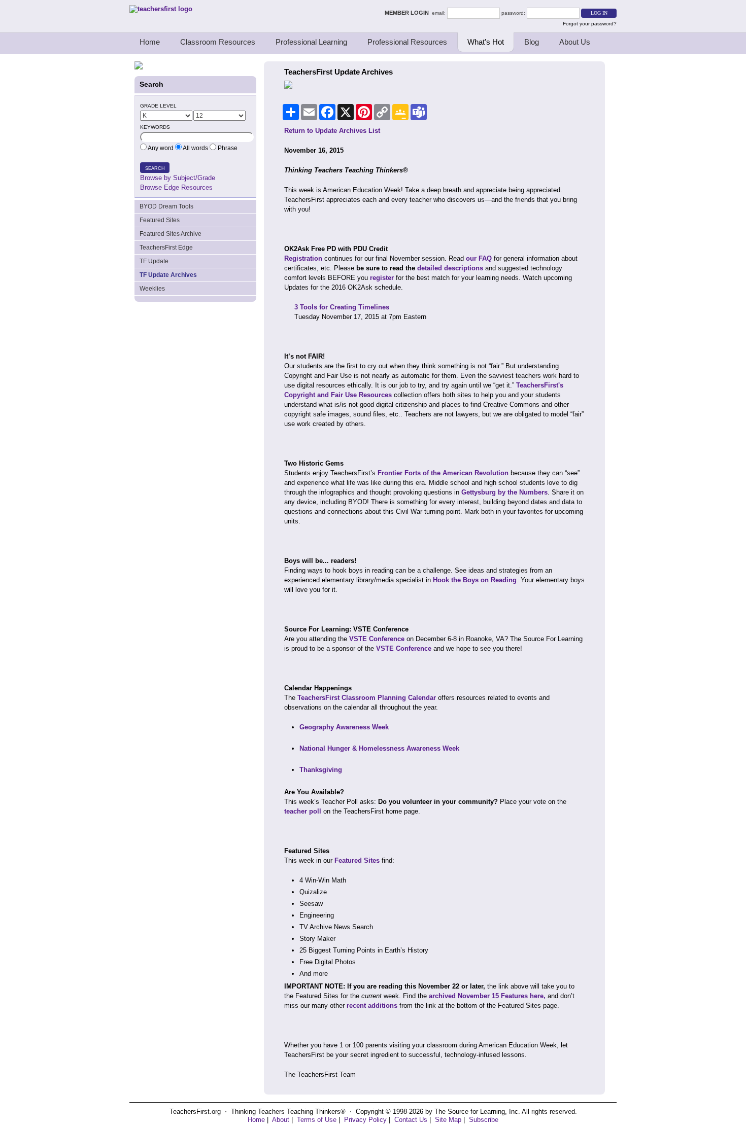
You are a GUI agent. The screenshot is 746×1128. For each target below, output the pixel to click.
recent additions (372, 1005)
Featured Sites (160, 220)
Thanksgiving (320, 769)
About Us (574, 42)
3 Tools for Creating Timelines (341, 307)
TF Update (154, 261)
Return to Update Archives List (332, 130)
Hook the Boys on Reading (475, 580)
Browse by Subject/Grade (177, 178)
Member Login (408, 13)
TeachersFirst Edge (166, 247)
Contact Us (410, 1119)
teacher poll (302, 811)
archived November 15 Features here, (486, 996)
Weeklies (152, 288)
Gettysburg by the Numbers (504, 492)
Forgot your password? (590, 23)
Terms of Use (316, 1119)
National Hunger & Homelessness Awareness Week (379, 748)
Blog (531, 42)
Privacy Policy (365, 1119)
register (382, 277)
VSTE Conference (376, 639)
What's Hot (485, 42)
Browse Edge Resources (176, 187)
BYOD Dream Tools (166, 206)
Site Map (448, 1119)
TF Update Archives (168, 274)
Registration (303, 258)
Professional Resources (407, 42)
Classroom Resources (217, 42)
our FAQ (479, 258)
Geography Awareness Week (344, 727)
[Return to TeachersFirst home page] (160, 9)
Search (155, 168)
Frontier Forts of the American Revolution (443, 473)
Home (150, 42)
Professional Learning (311, 42)
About (280, 1119)
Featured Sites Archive (170, 233)
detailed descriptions (450, 268)
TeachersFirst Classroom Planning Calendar (366, 697)
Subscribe (483, 1119)
